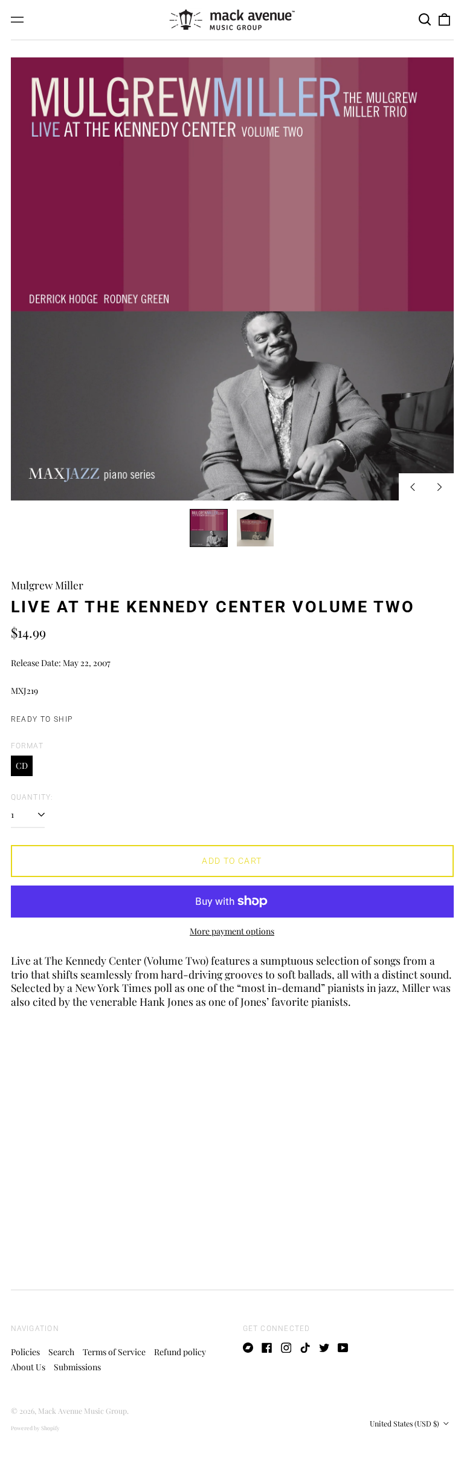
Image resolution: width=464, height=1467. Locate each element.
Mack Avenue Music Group (82, 1411)
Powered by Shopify (35, 1427)
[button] (425, 20)
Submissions (77, 1367)
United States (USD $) (405, 1423)
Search (61, 1352)
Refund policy (180, 1352)
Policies (25, 1352)
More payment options (232, 931)
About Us (28, 1367)
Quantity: (32, 797)
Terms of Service (114, 1352)
